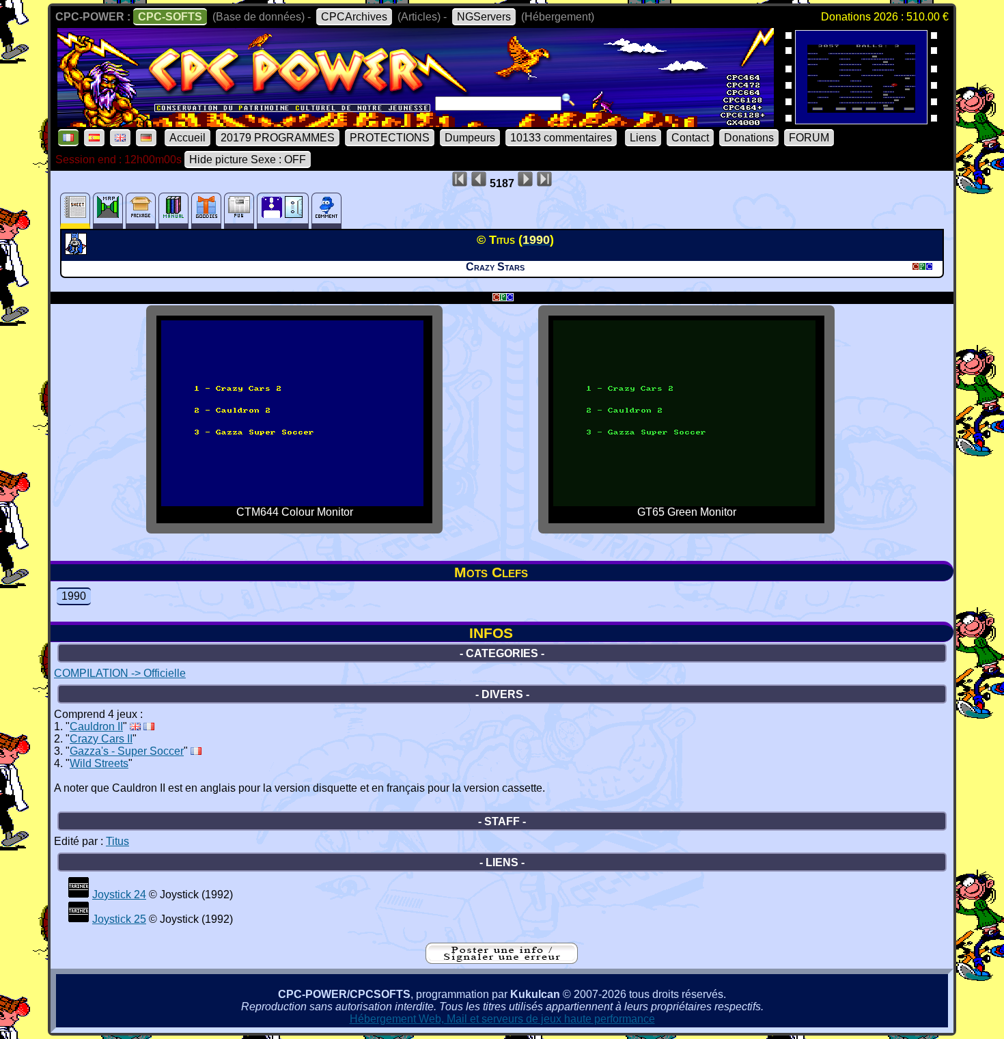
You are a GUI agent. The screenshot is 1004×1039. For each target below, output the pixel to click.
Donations (749, 137)
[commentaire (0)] (326, 211)
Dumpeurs (470, 137)
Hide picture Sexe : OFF (247, 159)
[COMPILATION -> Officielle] (77, 251)
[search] (568, 100)
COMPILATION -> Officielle (120, 673)
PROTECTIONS (390, 137)
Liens (643, 137)
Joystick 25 (119, 919)
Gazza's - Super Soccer (127, 751)
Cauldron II (96, 726)
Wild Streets (99, 763)
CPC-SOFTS (170, 17)
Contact (690, 137)
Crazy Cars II (101, 739)
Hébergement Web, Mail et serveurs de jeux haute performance (502, 1019)
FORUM (809, 137)
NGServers (484, 17)
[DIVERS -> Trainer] (78, 894)
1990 (73, 596)
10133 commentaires (561, 137)
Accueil (187, 137)
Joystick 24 (119, 894)
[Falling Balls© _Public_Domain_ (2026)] (861, 120)
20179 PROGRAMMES (278, 137)
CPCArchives (354, 17)
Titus (117, 841)
